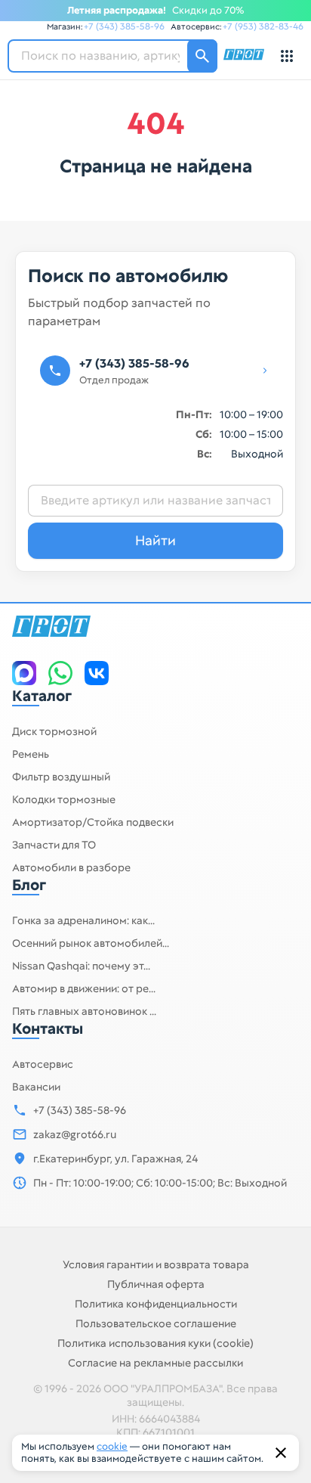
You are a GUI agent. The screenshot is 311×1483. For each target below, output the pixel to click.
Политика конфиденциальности (156, 1304)
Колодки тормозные (63, 799)
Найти (155, 540)
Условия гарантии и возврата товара (156, 1264)
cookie (112, 1446)
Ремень (30, 754)
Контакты (47, 1028)
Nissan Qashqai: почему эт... (81, 966)
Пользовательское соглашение (155, 1323)
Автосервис (42, 1064)
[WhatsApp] (60, 673)
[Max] (24, 673)
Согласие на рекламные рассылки (155, 1363)
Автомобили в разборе (71, 867)
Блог (29, 885)
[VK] (97, 673)
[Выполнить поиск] (202, 56)
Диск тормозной (54, 731)
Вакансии (36, 1087)
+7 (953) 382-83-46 (263, 26)
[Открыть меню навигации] (286, 56)
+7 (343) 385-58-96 (124, 26)
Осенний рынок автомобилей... (90, 943)
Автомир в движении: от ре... (84, 988)
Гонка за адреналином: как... (83, 920)
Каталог (42, 696)
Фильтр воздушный (61, 776)
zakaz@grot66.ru (74, 1134)
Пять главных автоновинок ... (84, 1011)
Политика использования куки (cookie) (155, 1343)
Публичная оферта (156, 1284)
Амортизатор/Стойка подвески (93, 822)
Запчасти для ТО (54, 845)
